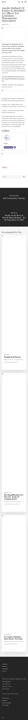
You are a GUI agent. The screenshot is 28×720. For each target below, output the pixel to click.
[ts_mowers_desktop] (14, 154)
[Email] (15, 147)
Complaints (4, 664)
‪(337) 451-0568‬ (5, 689)
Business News (9, 517)
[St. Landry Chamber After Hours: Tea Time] (14, 583)
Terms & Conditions (6, 703)
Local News (8, 237)
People (6, 375)
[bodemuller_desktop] (14, 91)
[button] (25, 2)
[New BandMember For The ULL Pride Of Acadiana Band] (14, 442)
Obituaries (4, 666)
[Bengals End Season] (14, 302)
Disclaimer (4, 700)
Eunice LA (4, 167)
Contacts (4, 671)
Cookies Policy (5, 698)
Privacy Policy (5, 705)
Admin (6, 143)
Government (5, 669)
